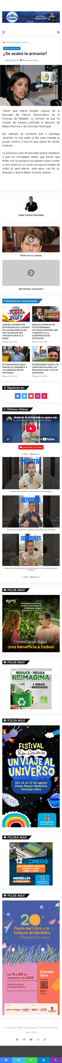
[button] (34, 454)
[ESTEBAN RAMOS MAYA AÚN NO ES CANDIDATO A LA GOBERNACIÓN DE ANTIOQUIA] (16, 354)
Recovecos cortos (20, 42)
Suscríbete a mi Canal (32, 447)
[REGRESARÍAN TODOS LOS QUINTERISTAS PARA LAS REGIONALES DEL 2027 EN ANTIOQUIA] (46, 354)
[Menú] (3, 32)
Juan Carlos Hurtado (31, 215)
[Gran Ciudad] (31, 16)
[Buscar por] (58, 32)
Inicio (7, 42)
